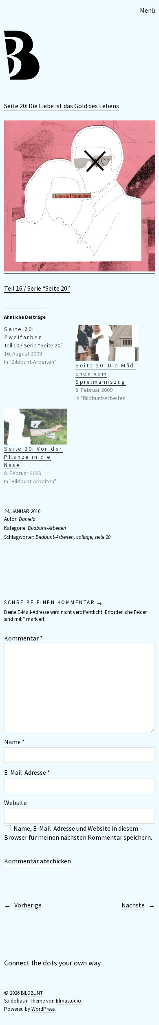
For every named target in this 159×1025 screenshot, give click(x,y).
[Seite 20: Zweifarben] (39, 345)
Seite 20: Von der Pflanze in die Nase (33, 457)
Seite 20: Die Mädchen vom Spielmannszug (105, 373)
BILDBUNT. (32, 992)
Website (15, 802)
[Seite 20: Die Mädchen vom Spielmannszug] (107, 343)
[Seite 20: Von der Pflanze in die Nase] (35, 427)
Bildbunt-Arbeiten (47, 528)
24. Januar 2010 (22, 511)
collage (84, 537)
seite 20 (102, 537)
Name (14, 742)
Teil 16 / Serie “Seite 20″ (37, 288)
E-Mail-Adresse (27, 772)
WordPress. (43, 1008)
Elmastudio (68, 1000)
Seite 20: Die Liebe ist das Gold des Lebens (61, 106)
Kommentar (23, 638)
